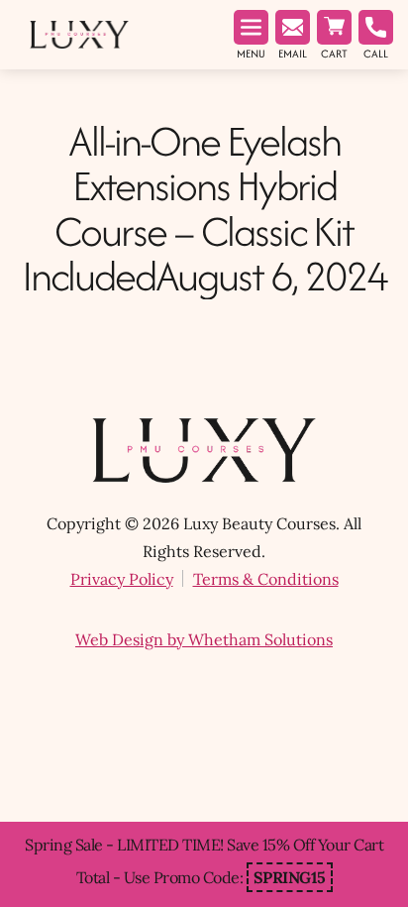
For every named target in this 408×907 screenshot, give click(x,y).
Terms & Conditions (266, 579)
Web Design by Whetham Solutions (204, 639)
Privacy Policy (121, 579)
